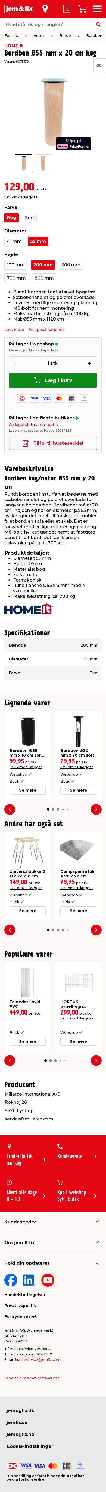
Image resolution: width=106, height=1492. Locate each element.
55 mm (38, 241)
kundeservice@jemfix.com (37, 1360)
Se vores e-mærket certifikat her (31, 1378)
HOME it (13, 46)
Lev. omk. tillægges (20, 197)
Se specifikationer (46, 329)
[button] (48, 809)
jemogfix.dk (20, 1410)
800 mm (44, 278)
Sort (29, 217)
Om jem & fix (19, 1242)
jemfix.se (17, 1422)
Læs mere (14, 329)
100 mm (16, 264)
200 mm (43, 264)
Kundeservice (20, 1222)
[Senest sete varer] (100, 65)
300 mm (70, 264)
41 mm (14, 241)
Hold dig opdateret (26, 1263)
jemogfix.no (20, 1434)
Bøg (11, 217)
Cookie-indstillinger (30, 1446)
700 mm (16, 278)
